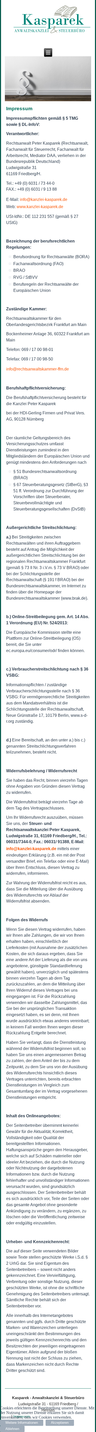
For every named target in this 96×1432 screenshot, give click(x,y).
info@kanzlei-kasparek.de (43, 199)
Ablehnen (12, 1429)
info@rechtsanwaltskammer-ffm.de (37, 369)
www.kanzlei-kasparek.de (40, 206)
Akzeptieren (60, 1423)
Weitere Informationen (21, 1423)
